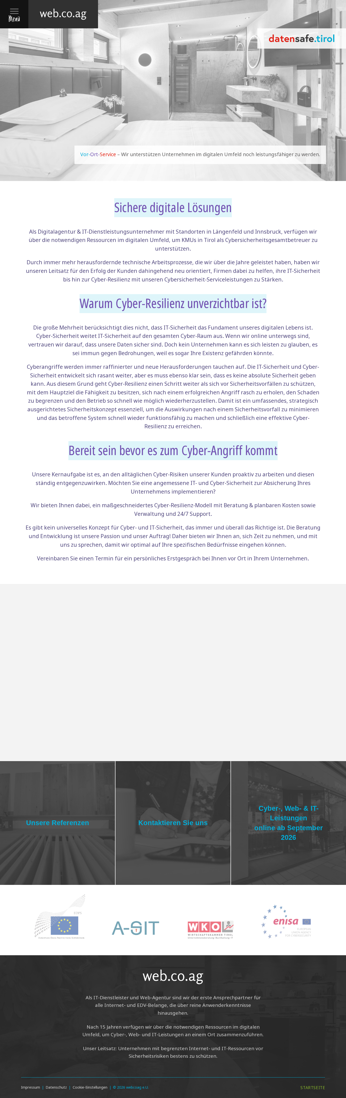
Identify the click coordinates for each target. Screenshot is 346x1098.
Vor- (85, 154)
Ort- (95, 154)
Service (108, 154)
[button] (14, 14)
